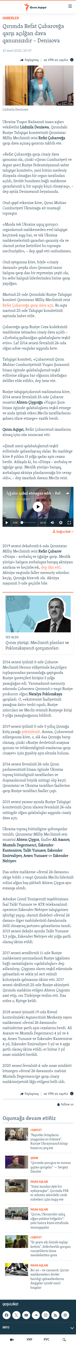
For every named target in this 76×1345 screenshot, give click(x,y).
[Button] (29, 60)
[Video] (11, 1339)
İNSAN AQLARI (39, 1182)
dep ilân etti (50, 568)
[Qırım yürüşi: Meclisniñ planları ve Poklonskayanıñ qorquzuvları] (38, 613)
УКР (29, 1339)
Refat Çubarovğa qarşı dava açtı (28, 306)
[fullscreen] (69, 522)
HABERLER (11, 18)
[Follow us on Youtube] (26, 1315)
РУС (46, 1339)
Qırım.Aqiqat (20, 499)
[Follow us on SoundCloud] (36, 1315)
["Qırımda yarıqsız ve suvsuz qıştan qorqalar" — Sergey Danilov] (16, 1162)
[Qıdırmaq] (64, 1339)
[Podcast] (65, 1315)
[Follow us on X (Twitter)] (16, 1315)
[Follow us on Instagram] (46, 1315)
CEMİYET (36, 1130)
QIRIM (34, 1158)
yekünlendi (31, 732)
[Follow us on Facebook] (7, 1315)
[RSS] (55, 1315)
